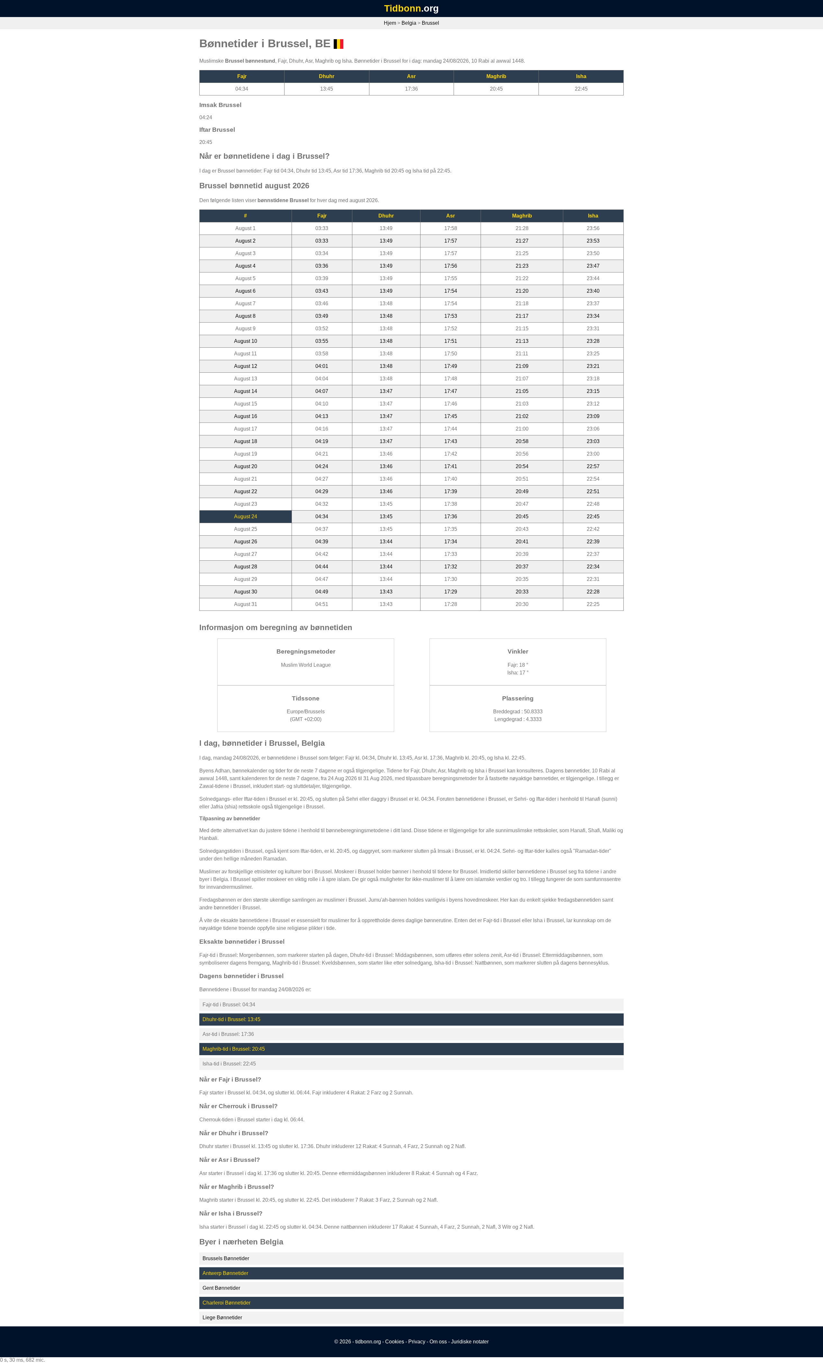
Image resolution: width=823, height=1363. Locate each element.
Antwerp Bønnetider (225, 1273)
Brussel (430, 23)
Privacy (416, 1341)
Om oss (438, 1341)
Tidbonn (402, 8)
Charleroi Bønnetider (226, 1302)
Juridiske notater (470, 1341)
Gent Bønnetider (221, 1288)
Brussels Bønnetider (226, 1258)
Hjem (390, 23)
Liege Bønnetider (222, 1317)
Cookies (394, 1341)
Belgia (409, 23)
